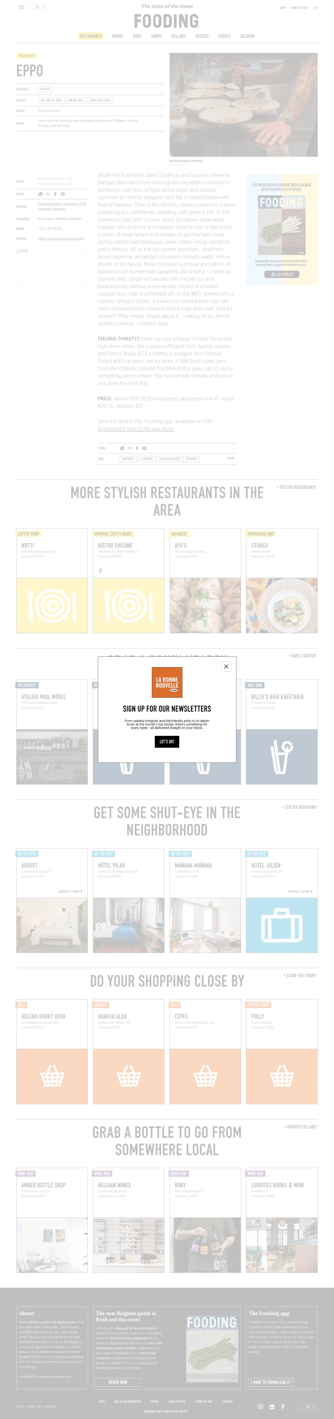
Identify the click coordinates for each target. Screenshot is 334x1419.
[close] (226, 667)
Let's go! (167, 741)
